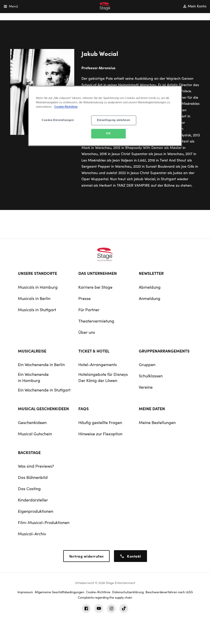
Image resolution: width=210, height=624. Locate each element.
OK (108, 133)
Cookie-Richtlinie (66, 106)
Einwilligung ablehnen (113, 120)
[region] (105, 116)
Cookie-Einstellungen (58, 120)
